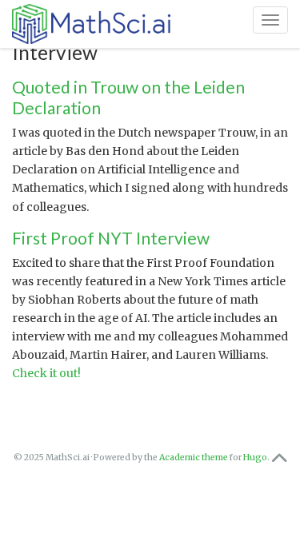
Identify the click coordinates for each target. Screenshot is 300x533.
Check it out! (46, 373)
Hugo (255, 457)
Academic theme (193, 457)
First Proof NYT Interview (111, 238)
